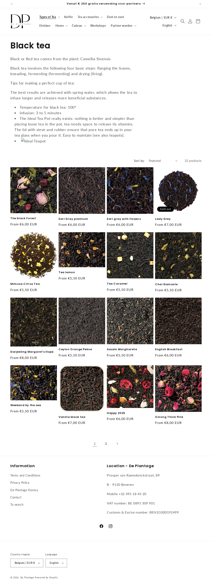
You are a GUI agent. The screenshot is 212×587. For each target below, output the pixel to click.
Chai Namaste (166, 284)
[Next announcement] (200, 4)
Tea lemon (67, 272)
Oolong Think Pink (169, 417)
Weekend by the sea (25, 405)
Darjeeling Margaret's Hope (32, 352)
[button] (49, 17)
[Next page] (117, 443)
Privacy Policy (19, 482)
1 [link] (95, 443)
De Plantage (27, 577)
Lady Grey (163, 219)
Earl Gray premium (73, 219)
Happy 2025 (116, 413)
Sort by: (139, 160)
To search (16, 504)
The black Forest (23, 218)
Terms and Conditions (25, 475)
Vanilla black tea (72, 417)
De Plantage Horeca (24, 490)
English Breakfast (168, 349)
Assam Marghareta (122, 349)
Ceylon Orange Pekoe (75, 349)
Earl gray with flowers (124, 219)
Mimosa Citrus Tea (25, 284)
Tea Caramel (117, 284)
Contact (15, 497)
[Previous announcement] (11, 4)
